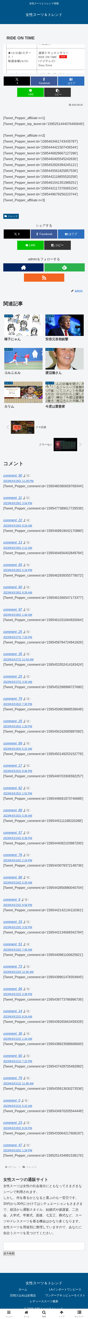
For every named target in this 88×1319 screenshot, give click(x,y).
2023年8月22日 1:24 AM (17, 1038)
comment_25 (12, 631)
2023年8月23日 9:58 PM (17, 905)
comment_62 (12, 788)
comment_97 (12, 609)
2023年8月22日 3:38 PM (17, 994)
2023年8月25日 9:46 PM (17, 771)
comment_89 (12, 743)
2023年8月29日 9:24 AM (17, 525)
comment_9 (11, 899)
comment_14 (12, 1011)
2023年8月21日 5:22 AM (17, 1105)
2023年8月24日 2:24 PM (17, 860)
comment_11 (12, 497)
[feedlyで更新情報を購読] (64, 267)
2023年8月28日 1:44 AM (17, 614)
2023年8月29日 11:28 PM (18, 481)
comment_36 (12, 1033)
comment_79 (12, 698)
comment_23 (12, 1122)
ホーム (23, 1289)
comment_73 (12, 966)
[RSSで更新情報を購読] (44, 278)
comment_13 (12, 542)
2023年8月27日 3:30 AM (17, 681)
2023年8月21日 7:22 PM (17, 1061)
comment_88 (12, 877)
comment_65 (12, 565)
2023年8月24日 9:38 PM (17, 838)
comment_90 (12, 475)
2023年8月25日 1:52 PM (17, 793)
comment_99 (12, 989)
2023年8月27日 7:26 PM (17, 637)
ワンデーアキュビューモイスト (65, 1295)
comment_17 (12, 765)
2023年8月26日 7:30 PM (17, 704)
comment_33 (12, 922)
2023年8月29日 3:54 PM (17, 503)
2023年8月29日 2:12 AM (17, 547)
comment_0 (11, 1100)
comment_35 (12, 654)
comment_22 (12, 520)
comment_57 (12, 832)
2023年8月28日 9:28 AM (17, 592)
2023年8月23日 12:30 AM (18, 971)
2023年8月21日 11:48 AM (18, 1083)
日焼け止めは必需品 (23, 1295)
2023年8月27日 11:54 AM (18, 659)
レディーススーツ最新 (44, 1301)
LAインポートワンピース (65, 1289)
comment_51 (12, 944)
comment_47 (12, 1145)
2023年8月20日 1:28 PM (17, 1150)
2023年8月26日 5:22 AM (17, 748)
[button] (57, 92)
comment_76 (12, 855)
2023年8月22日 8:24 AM (17, 1016)
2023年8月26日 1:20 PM (17, 726)
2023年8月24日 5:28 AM (17, 882)
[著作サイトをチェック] (23, 267)
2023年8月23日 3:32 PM (17, 927)
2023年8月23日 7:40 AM (17, 949)
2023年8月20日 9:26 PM (17, 1128)
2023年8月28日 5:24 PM (17, 570)
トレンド (13, 216)
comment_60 (12, 1056)
